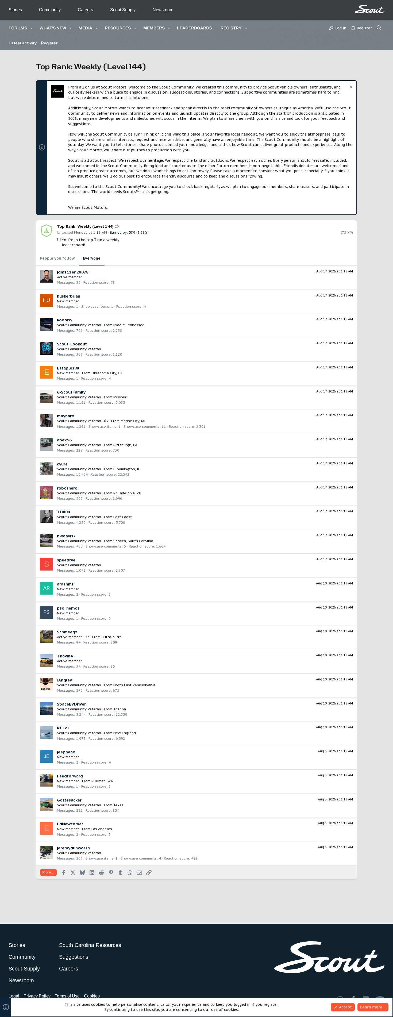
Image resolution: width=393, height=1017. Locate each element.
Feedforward (70, 776)
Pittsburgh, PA (125, 445)
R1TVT (63, 727)
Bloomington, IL (126, 469)
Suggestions (73, 957)
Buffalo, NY (111, 637)
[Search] (379, 28)
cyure (62, 464)
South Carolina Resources (90, 945)
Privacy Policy (37, 996)
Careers (85, 9)
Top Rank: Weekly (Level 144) (86, 226)
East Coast (122, 517)
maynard (65, 415)
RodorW (64, 319)
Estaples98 (68, 368)
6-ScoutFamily (71, 392)
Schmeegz (67, 631)
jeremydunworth (73, 847)
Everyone (92, 258)
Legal (14, 996)
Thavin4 (65, 655)
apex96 (64, 439)
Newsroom (163, 9)
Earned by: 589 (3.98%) (129, 232)
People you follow (57, 258)
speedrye (66, 560)
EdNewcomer (70, 823)
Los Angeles (101, 829)
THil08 (63, 511)
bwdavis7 (66, 535)
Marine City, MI (133, 421)
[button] (31, 28)
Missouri (120, 397)
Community (50, 9)
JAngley (64, 680)
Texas (118, 805)
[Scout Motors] (369, 9)
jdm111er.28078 (72, 272)
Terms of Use (67, 996)
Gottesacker (69, 800)
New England (124, 733)
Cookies (92, 996)
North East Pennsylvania (134, 685)
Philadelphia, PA (127, 493)
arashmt (65, 584)
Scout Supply (123, 9)
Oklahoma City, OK (107, 373)
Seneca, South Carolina (133, 541)
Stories (15, 9)
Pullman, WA (102, 781)
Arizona (119, 709)
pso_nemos (68, 608)
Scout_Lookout (72, 343)
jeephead (66, 751)
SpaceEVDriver (71, 704)
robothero (67, 488)
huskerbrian (68, 296)
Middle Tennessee (128, 325)
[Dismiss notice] (350, 87)
